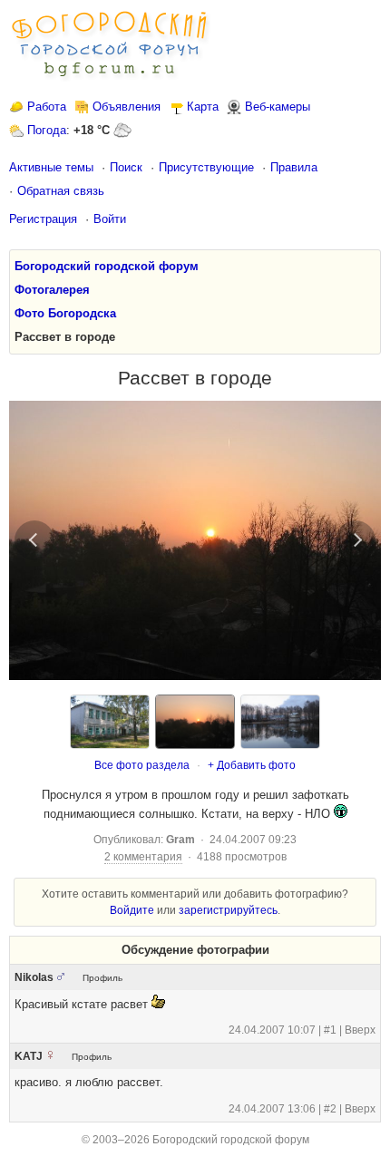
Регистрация (43, 219)
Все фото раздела (142, 765)
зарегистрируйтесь (228, 910)
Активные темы (51, 167)
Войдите (132, 910)
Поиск (126, 167)
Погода (46, 130)
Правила (293, 167)
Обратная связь (60, 191)
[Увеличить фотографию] (195, 540)
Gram (180, 839)
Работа (46, 106)
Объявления (127, 106)
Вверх (360, 1030)
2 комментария (143, 856)
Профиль (102, 978)
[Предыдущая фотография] (34, 540)
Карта (203, 106)
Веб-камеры (277, 106)
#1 (330, 1030)
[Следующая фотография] (355, 540)
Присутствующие (206, 167)
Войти (109, 219)
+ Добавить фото (252, 765)
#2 (330, 1109)
